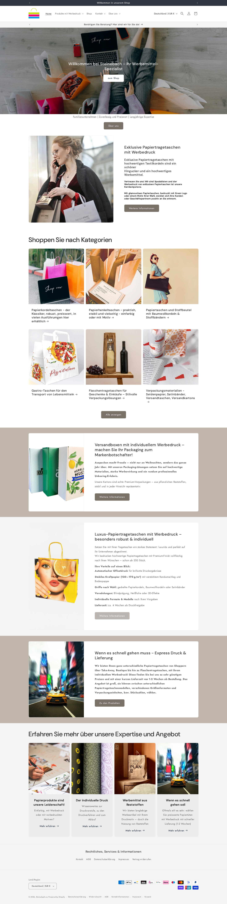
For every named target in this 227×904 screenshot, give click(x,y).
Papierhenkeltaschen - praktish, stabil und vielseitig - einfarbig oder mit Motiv (112, 314)
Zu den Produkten (109, 703)
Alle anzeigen (113, 414)
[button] (69, 13)
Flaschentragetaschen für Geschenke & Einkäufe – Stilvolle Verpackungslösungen (113, 394)
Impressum (123, 859)
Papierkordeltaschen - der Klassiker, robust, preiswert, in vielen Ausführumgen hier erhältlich (54, 315)
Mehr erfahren (47, 826)
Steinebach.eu (42, 897)
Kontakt (79, 859)
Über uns (113, 126)
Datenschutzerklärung (104, 859)
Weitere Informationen (141, 208)
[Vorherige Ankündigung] (29, 3)
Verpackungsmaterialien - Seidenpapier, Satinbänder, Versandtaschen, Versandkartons (170, 394)
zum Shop (113, 78)
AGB (88, 859)
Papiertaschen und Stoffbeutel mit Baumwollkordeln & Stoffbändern (168, 314)
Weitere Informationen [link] (112, 616)
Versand (147, 897)
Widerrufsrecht (95, 897)
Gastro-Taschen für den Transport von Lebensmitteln (53, 392)
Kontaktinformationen (120, 897)
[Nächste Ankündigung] (197, 3)
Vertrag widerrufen (141, 859)
